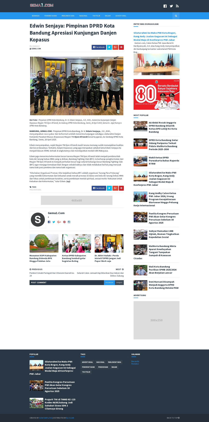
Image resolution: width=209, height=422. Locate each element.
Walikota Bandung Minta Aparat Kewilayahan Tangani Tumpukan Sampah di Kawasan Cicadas (155, 252)
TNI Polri (96, 16)
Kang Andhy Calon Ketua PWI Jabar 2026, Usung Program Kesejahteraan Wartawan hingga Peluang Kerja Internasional (156, 199)
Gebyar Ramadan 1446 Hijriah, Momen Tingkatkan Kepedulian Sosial (164, 234)
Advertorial (121, 16)
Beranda (35, 16)
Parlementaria (68, 16)
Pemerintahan (50, 16)
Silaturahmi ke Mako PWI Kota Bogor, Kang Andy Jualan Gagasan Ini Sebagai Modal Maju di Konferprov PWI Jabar (155, 36)
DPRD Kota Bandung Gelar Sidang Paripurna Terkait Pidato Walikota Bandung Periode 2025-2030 (163, 144)
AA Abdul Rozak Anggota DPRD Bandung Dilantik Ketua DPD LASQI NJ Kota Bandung (163, 127)
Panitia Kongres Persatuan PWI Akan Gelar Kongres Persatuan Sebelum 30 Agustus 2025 (164, 218)
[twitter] (171, 6)
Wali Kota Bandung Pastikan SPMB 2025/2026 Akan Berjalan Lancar (162, 269)
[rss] (177, 6)
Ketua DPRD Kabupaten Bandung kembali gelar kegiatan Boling (74, 258)
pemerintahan (88, 367)
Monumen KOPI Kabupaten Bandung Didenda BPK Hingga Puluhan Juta (43, 258)
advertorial (87, 362)
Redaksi (135, 363)
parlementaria (35, 190)
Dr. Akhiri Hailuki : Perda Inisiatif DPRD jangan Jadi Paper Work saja (108, 258)
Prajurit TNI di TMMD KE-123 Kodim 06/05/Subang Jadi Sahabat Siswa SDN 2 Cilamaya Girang (60, 404)
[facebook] (165, 6)
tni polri (86, 372)
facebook (109, 283)
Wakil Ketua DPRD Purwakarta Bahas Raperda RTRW (164, 160)
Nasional (83, 16)
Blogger (70, 418)
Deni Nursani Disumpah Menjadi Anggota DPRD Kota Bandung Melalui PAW (164, 284)
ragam (114, 367)
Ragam (108, 16)
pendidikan (103, 367)
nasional (100, 362)
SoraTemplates (45, 418)
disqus (119, 283)
